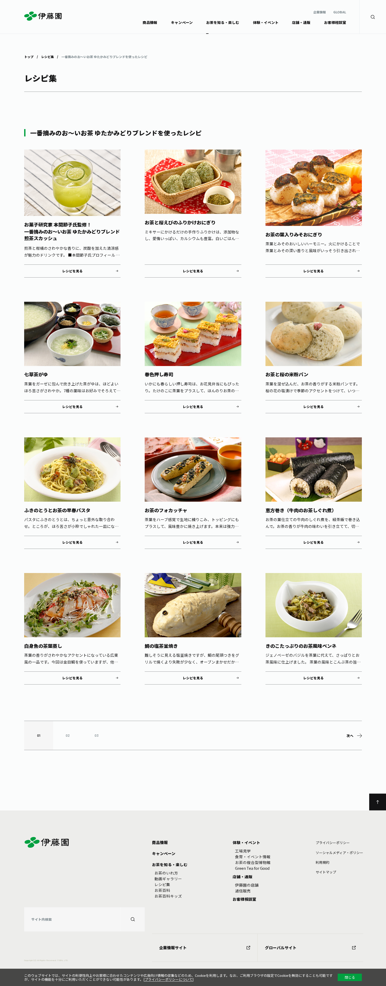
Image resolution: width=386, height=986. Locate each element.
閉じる (350, 977)
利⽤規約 (322, 862)
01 (38, 735)
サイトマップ (326, 872)
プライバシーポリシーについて (168, 979)
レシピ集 (47, 56)
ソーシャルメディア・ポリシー (339, 852)
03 (96, 735)
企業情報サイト (173, 947)
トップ (29, 56)
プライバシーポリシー (333, 842)
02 (68, 735)
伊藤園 (43, 16)
